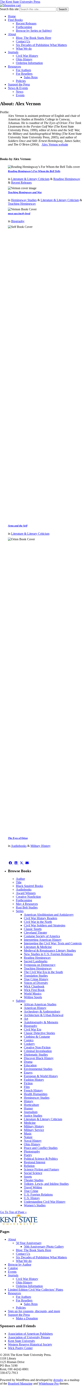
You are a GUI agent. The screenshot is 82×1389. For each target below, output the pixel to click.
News (19, 91)
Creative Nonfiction (28, 896)
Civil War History (27, 55)
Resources (14, 66)
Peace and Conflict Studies (41, 1148)
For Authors (23, 70)
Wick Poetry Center (20, 1348)
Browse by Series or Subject (34, 30)
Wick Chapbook (34, 986)
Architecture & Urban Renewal (43, 1015)
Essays (28, 1072)
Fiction (28, 1083)
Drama (28, 1061)
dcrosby (58, 1380)
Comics (28, 1040)
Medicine (30, 1122)
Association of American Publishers (30, 1333)
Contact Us (23, 41)
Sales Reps (31, 77)
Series (19, 911)
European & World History (41, 1076)
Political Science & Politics (41, 1158)
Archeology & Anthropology (42, 1011)
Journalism (30, 1112)
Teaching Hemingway (22, 203)
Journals (13, 52)
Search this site (9, 9)
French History (33, 1090)
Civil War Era (32, 1029)
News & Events (18, 88)
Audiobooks (18, 846)
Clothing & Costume (37, 1036)
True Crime (31, 1191)
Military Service (34, 1130)
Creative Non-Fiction (37, 1047)
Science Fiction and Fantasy (41, 1169)
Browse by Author (19, 1264)
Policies (21, 81)
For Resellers (24, 73)
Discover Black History (39, 1058)
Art (26, 1018)
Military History (40, 846)
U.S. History (32, 1198)
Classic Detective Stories (39, 1033)
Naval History (33, 1140)
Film (27, 1087)
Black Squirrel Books (29, 886)
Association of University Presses (29, 1337)
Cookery (29, 1043)
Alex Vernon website (55, 144)
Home (12, 16)
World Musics (32, 993)
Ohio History (24, 59)
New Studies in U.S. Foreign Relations (48, 954)
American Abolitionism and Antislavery (49, 914)
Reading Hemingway (66, 179)
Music (28, 1133)
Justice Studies (33, 1115)
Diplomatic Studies (36, 1054)
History (28, 1101)
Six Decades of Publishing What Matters (41, 45)
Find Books (15, 20)
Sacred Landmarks (35, 961)
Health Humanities (35, 1094)
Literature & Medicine (38, 947)
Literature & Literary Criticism (30, 179)
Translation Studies (36, 975)
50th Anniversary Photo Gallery (44, 1246)
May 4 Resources (27, 904)
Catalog (13, 1268)
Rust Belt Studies (27, 907)
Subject (20, 1000)
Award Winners (26, 893)
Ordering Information (29, 63)
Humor (28, 1108)
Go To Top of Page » (13, 1212)
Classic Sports (33, 929)
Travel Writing (33, 1187)
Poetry (28, 1155)
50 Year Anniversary (29, 1243)
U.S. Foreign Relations (38, 1194)
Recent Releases (26, 23)
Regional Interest (34, 1162)
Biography (17, 221)
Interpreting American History (43, 939)
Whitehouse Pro (49, 1383)
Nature (28, 1137)
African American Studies (40, 1004)
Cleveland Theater (35, 932)
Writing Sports (33, 997)
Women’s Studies (35, 1205)
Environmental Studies (38, 1069)
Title (18, 882)
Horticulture (31, 1104)
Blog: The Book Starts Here (33, 37)
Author (20, 878)
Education (30, 1065)
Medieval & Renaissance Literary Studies (50, 950)
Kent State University (21, 1341)
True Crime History (36, 979)
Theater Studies (33, 1180)
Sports (28, 1176)
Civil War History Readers (40, 918)
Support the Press (19, 84)
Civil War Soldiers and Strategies (44, 925)
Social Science (33, 1173)
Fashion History (34, 1079)
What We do (24, 48)
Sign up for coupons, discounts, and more (34, 1311)
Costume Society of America (42, 936)
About (12, 34)
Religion (29, 1166)
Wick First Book (34, 990)
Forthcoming (24, 27)
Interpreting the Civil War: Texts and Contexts (53, 943)
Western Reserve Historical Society (30, 1344)
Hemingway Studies (24, 200)
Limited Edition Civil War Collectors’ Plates (35, 1289)
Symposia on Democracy (40, 965)
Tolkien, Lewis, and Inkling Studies (46, 1183)
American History (35, 1008)
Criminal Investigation (38, 1051)
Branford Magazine (20, 1383)
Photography (32, 1151)
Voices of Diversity (36, 982)
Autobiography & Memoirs (41, 1022)
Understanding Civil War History (44, 1201)
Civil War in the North (38, 921)
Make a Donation (27, 1318)
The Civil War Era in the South (43, 972)
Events (20, 95)
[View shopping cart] (10, 5)
